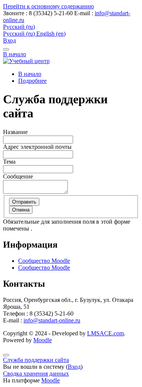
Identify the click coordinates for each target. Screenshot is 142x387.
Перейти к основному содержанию (48, 6)
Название (15, 132)
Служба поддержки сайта (36, 360)
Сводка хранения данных (36, 373)
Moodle (42, 340)
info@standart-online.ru (51, 320)
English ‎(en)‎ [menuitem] (51, 33)
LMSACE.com (105, 333)
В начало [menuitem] (29, 74)
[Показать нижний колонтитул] (6, 355)
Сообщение (18, 176)
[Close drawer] (6, 49)
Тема (9, 161)
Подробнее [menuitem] (32, 80)
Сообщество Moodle (44, 260)
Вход (9, 40)
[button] (19, 27)
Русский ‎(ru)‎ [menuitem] (19, 33)
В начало (14, 54)
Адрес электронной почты (37, 147)
